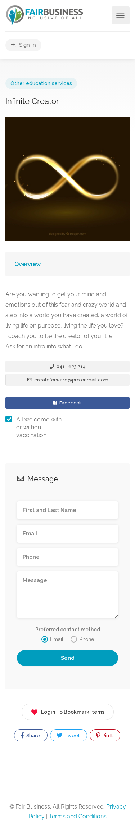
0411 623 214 (70, 366)
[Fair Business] (44, 15)
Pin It (107, 735)
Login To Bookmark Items (72, 712)
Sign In (27, 45)
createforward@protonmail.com (70, 380)
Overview (27, 264)
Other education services (41, 83)
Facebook (70, 403)
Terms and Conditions (78, 816)
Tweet (71, 735)
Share (32, 735)
